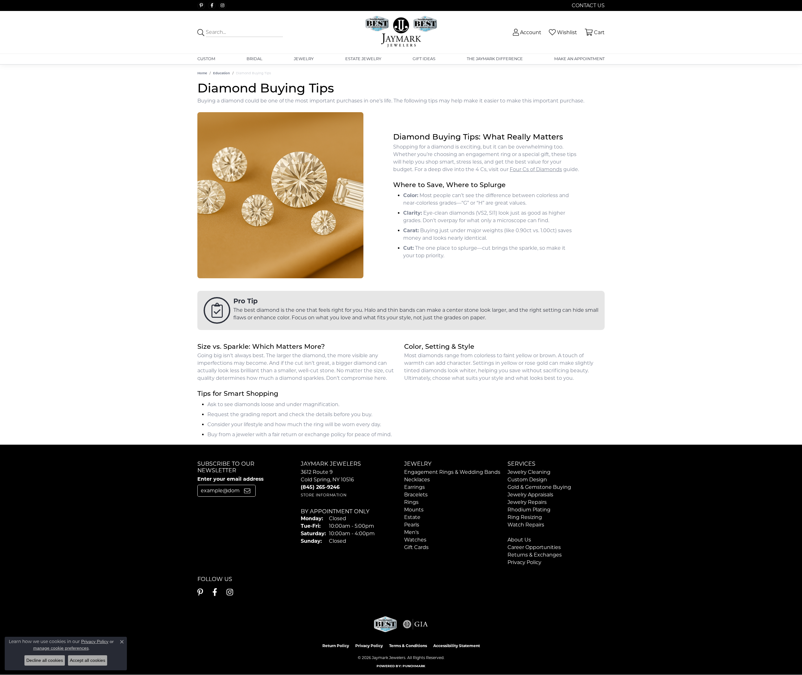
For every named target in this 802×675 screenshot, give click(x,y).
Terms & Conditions (408, 645)
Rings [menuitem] (411, 502)
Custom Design (527, 480)
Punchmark (414, 666)
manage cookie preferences (61, 648)
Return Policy (335, 645)
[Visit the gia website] (415, 624)
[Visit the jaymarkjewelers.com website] (385, 624)
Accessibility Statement (456, 645)
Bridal (255, 58)
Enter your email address (230, 479)
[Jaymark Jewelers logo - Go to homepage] (401, 32)
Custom (206, 58)
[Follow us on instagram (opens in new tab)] (222, 5)
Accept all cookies (87, 660)
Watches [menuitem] (415, 540)
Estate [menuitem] (412, 517)
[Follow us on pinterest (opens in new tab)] (201, 5)
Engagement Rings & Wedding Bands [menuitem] (452, 472)
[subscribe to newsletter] (247, 490)
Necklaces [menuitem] (417, 480)
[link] (587, 5)
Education (221, 73)
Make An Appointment (579, 58)
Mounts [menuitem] (414, 510)
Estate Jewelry (363, 58)
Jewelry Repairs (527, 502)
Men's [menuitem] (411, 532)
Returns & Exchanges (535, 555)
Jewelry (304, 58)
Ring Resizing (525, 517)
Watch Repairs (526, 525)
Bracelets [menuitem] (416, 495)
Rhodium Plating (529, 510)
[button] (526, 32)
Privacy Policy (524, 562)
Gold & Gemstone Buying (539, 487)
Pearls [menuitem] (411, 525)
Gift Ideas (424, 58)
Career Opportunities (534, 547)
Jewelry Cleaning (529, 472)
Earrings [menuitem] (414, 487)
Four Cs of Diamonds (536, 169)
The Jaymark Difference (495, 58)
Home (202, 73)
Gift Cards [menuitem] (416, 547)
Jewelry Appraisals (530, 495)
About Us (519, 540)
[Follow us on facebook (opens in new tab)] (212, 5)
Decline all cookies (44, 660)
